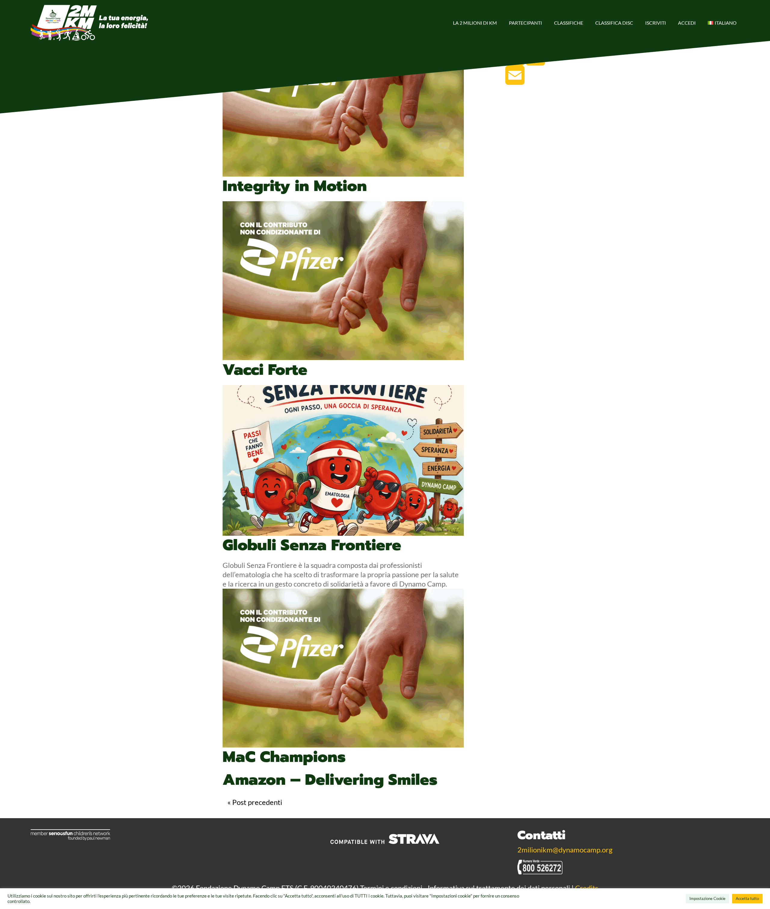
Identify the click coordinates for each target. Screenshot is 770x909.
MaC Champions (284, 757)
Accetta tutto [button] (747, 898)
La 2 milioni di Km (475, 23)
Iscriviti (655, 23)
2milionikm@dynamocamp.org (564, 849)
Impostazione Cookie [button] (707, 898)
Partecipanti (525, 23)
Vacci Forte (265, 369)
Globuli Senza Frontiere (312, 545)
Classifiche (568, 23)
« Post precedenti (254, 802)
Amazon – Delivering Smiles (330, 779)
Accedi (687, 23)
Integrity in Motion (295, 186)
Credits (586, 887)
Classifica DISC (614, 23)
